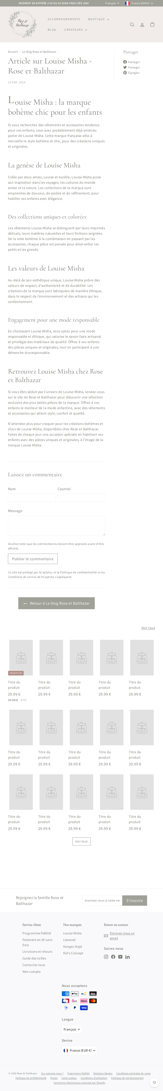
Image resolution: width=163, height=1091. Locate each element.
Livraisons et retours (37, 951)
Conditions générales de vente (133, 1073)
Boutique (97, 19)
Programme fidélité (36, 933)
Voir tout (148, 628)
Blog (52, 29)
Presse (53, 1078)
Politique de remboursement (127, 1078)
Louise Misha (72, 933)
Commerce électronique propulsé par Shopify (79, 1082)
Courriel (64, 488)
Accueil (13, 52)
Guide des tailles (34, 958)
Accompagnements (64, 19)
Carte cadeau (69, 1078)
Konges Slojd (72, 946)
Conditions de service (22, 577)
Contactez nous (33, 965)
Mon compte (31, 971)
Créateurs (74, 29)
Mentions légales (102, 1073)
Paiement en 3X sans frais (37, 942)
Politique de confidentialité (78, 572)
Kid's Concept (73, 953)
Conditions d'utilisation (94, 1078)
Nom (12, 488)
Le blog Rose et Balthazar (39, 52)
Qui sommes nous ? (52, 1073)
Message (15, 510)
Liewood (69, 940)
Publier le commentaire (32, 558)
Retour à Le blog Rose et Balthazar (59, 603)
